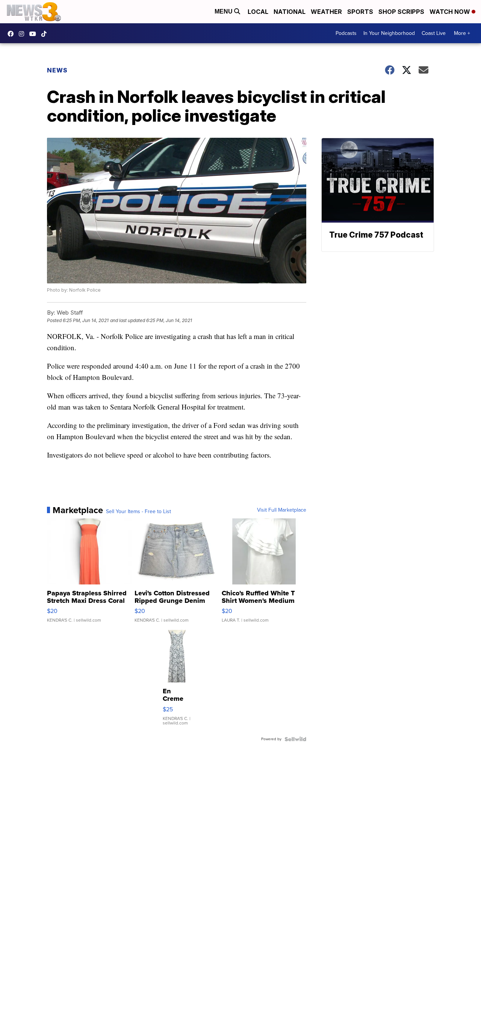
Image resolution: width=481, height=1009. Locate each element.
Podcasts (346, 33)
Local (258, 11)
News (57, 70)
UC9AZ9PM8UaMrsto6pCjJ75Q (34, 34)
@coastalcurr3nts (45, 34)
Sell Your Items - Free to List (138, 511)
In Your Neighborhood (389, 33)
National (290, 11)
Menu (224, 11)
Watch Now (451, 11)
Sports (360, 11)
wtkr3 (23, 34)
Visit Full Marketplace (281, 510)
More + (462, 33)
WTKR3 (12, 34)
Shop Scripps (401, 11)
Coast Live (434, 33)
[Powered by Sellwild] (295, 739)
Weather (326, 11)
